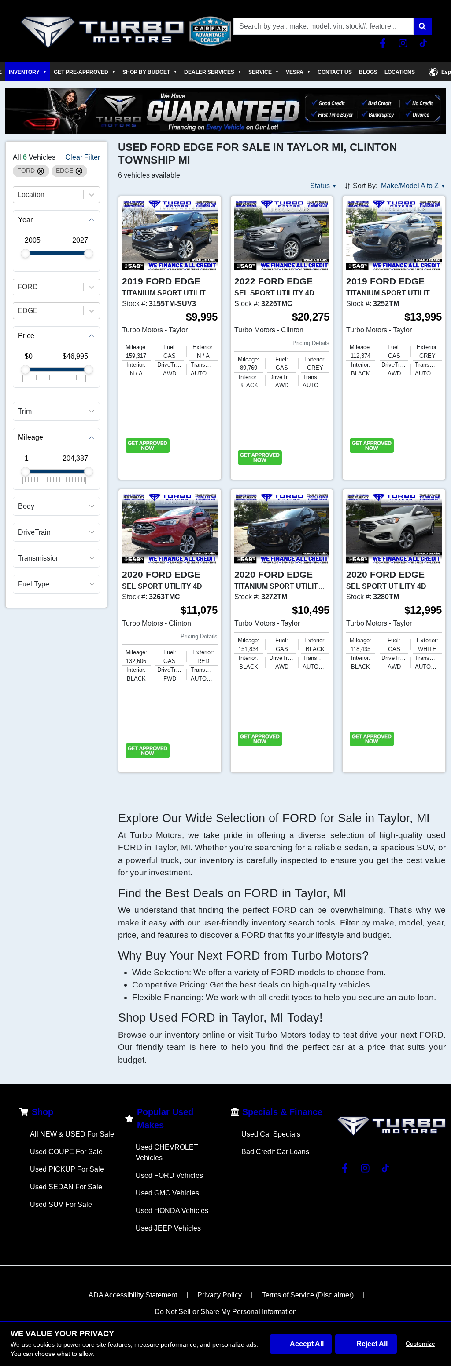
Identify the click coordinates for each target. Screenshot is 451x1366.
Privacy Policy (219, 1295)
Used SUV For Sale (61, 1204)
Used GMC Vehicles (167, 1193)
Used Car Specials (270, 1134)
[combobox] (18, 194)
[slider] (25, 253)
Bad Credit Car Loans (275, 1151)
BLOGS (368, 72)
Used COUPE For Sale (66, 1151)
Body (26, 506)
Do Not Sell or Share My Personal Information (226, 1311)
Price (26, 335)
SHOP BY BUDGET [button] (149, 72)
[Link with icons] (384, 43)
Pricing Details (310, 343)
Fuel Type (33, 584)
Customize (420, 1343)
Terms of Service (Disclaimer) (308, 1295)
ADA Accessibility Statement (133, 1295)
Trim (25, 411)
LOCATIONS (399, 72)
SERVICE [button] (263, 72)
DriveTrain (34, 532)
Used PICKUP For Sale (67, 1169)
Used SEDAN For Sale (66, 1187)
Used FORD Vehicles (169, 1175)
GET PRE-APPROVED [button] (84, 72)
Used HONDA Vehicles (172, 1210)
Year (25, 219)
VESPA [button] (298, 72)
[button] (422, 26)
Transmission (39, 558)
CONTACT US (335, 72)
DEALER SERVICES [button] (212, 72)
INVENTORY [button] (28, 72)
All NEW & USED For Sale (72, 1134)
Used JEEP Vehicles (168, 1228)
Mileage (30, 437)
